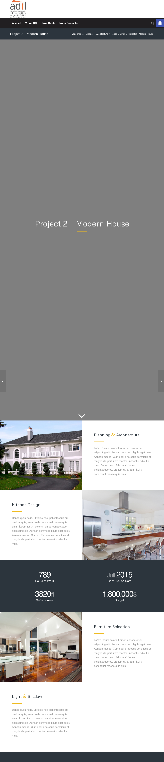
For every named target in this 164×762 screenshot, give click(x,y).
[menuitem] (16, 23)
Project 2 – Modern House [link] (29, 34)
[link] (160, 23)
